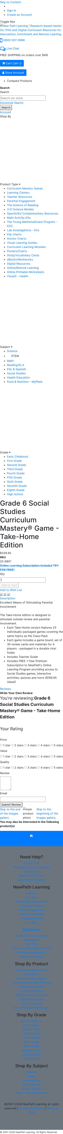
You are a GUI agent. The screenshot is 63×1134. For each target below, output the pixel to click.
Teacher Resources (19, 196)
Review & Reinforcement (31, 935)
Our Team (31, 897)
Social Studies (16, 373)
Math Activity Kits (19, 217)
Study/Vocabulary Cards (23, 255)
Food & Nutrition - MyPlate (24, 381)
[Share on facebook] (2, 594)
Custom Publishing (31, 914)
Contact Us (31, 863)
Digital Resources (18, 263)
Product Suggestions (31, 910)
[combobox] (23, 98)
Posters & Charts (31, 991)
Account (5, 112)
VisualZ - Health (17, 276)
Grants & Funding (31, 905)
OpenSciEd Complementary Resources (32, 213)
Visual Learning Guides (22, 242)
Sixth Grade (15, 481)
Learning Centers (18, 192)
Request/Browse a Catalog (31, 867)
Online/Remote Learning (23, 268)
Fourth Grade (15, 473)
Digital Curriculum (31, 999)
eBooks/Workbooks (20, 259)
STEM (15, 356)
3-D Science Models (20, 209)
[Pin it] (8, 594)
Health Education (18, 377)
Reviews (5, 689)
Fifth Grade (14, 477)
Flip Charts (14, 234)
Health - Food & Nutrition (31, 1093)
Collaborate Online (31, 918)
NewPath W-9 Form (31, 875)
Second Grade (16, 465)
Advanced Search (11, 102)
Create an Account (19, 14)
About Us (31, 893)
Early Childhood (17, 456)
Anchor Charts (16, 238)
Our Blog (31, 922)
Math (10, 361)
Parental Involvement (32, 952)
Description (7, 598)
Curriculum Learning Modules (26, 247)
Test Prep (31, 944)
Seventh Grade (17, 486)
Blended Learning (31, 956)
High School (15, 494)
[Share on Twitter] (5, 594)
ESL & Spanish (16, 369)
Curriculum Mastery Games (25, 188)
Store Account (14, 72)
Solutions (31, 929)
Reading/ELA (15, 365)
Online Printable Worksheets (25, 272)
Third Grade (15, 469)
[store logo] (31, 29)
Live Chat (12, 48)
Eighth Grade (15, 490)
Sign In (11, 10)
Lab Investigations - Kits (23, 230)
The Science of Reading (22, 205)
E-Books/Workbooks (31, 986)
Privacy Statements (31, 1108)
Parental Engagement (21, 201)
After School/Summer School (31, 948)
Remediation (31, 940)
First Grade (14, 460)
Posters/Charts (17, 251)
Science (12, 351)
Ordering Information (31, 880)
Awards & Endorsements (31, 901)
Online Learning (31, 1003)
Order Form (31, 871)
